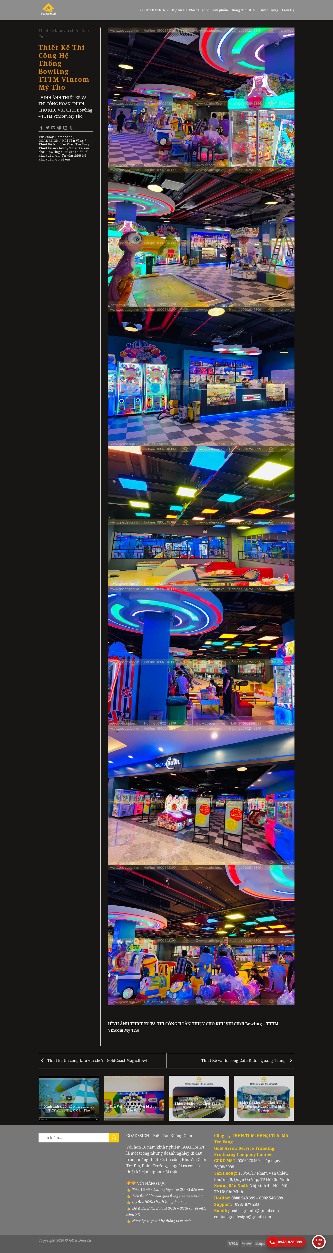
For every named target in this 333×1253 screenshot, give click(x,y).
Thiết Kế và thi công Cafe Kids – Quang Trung (244, 1060)
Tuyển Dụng (269, 10)
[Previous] (39, 1100)
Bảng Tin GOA (243, 10)
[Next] (293, 1100)
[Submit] (114, 1137)
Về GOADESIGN (152, 10)
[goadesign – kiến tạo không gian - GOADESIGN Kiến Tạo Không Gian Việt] (61, 10)
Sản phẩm (220, 10)
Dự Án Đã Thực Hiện (189, 10)
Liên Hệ (288, 10)
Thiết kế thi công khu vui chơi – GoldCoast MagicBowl (96, 1060)
